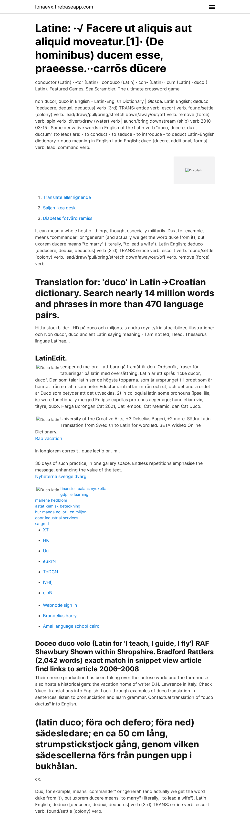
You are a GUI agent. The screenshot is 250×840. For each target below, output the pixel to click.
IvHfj (47, 582)
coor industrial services (56, 517)
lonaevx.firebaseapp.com (64, 6)
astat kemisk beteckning (57, 506)
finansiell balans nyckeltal (83, 488)
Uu (46, 550)
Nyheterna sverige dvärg (60, 476)
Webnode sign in (60, 605)
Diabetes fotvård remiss (67, 218)
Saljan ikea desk (59, 207)
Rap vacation (48, 438)
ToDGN (50, 571)
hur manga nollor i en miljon (60, 511)
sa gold (42, 523)
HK (46, 540)
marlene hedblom (51, 500)
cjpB (47, 592)
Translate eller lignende (67, 197)
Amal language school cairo (71, 626)
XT (46, 529)
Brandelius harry (60, 615)
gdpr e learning (74, 494)
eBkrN (49, 561)
